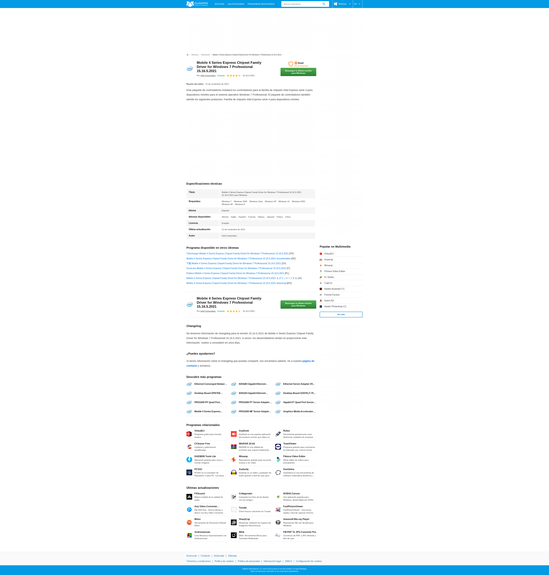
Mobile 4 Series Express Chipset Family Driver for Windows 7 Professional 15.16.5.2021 (229, 67)
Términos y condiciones (198, 561)
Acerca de (191, 556)
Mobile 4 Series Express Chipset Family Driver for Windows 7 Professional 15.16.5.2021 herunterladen (238, 258)
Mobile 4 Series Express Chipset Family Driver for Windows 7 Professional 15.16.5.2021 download (236, 283)
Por (206, 75)
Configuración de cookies (309, 561)
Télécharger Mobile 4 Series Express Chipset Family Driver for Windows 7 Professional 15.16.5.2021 (237, 253)
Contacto (205, 556)
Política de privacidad (249, 561)
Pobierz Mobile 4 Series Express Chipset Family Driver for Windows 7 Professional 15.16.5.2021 (235, 273)
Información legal (272, 561)
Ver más (341, 314)
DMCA (288, 561)
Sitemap (232, 556)
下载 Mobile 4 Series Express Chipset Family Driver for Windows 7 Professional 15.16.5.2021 (233, 263)
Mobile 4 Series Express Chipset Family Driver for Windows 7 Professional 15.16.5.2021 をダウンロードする (241, 278)
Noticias (219, 4)
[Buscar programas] (324, 4)
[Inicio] (187, 54)
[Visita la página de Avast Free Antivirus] (298, 64)
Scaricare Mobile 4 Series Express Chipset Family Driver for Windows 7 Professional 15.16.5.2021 (236, 268)
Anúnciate (219, 556)
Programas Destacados (261, 4)
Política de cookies (224, 561)
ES (355, 4)
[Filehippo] (197, 4)
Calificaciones (236, 4)
